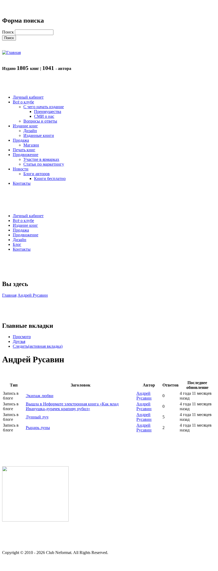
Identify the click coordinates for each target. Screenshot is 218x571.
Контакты (22, 249)
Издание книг (25, 225)
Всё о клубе (23, 220)
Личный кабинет (28, 215)
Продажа (21, 230)
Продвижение (25, 235)
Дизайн (19, 239)
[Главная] (11, 52)
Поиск (8, 32)
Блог (17, 244)
